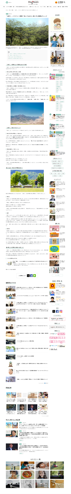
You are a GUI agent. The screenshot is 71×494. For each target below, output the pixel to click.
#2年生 (61, 81)
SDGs (45, 6)
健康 (48, 6)
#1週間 (60, 110)
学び (4, 6)
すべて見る (57, 304)
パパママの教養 (9, 6)
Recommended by (41, 383)
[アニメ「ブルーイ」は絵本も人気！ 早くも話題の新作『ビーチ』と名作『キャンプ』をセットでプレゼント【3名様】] (12, 425)
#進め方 (57, 120)
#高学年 (57, 147)
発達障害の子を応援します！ (57, 163)
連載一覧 (59, 6)
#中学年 (61, 145)
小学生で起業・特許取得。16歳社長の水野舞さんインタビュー (60, 217)
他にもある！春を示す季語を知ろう (15, 56)
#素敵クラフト (58, 88)
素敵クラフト (60, 161)
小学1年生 (55, 175)
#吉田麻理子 (58, 86)
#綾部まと (21, 440)
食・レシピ (37, 6)
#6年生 (57, 108)
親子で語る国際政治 (57, 165)
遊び (14, 6)
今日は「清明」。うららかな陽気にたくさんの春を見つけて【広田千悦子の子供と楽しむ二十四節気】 (30, 262)
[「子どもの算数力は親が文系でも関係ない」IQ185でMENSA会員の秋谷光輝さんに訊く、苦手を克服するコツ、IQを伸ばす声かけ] (12, 446)
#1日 (60, 108)
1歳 (55, 173)
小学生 (60, 175)
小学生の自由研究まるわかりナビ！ (22, 6)
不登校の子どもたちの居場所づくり (57, 168)
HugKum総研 (54, 161)
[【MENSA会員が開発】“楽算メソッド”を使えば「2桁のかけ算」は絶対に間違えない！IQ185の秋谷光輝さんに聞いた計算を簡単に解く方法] (12, 433)
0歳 (51, 173)
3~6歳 (63, 173)
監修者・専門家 (65, 6)
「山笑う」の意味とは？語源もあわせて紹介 (17, 53)
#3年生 (57, 83)
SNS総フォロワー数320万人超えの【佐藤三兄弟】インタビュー (60, 203)
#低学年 (57, 145)
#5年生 (57, 101)
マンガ (41, 6)
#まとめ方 (61, 120)
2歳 (58, 173)
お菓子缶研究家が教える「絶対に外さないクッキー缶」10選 (60, 210)
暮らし (51, 6)
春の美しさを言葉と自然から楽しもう (16, 58)
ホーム (7, 10)
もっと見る (57, 275)
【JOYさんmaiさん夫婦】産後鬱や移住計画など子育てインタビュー (60, 196)
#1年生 (57, 81)
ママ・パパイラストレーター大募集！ (57, 31)
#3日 (57, 91)
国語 (12, 10)
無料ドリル (32, 6)
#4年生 (61, 83)
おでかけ (54, 6)
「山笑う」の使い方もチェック (15, 55)
